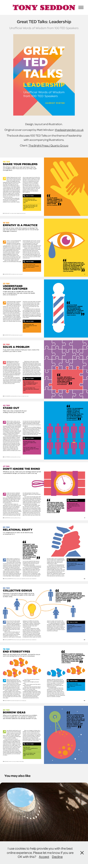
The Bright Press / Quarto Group (48, 145)
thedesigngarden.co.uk (69, 129)
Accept (44, 856)
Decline (57, 856)
